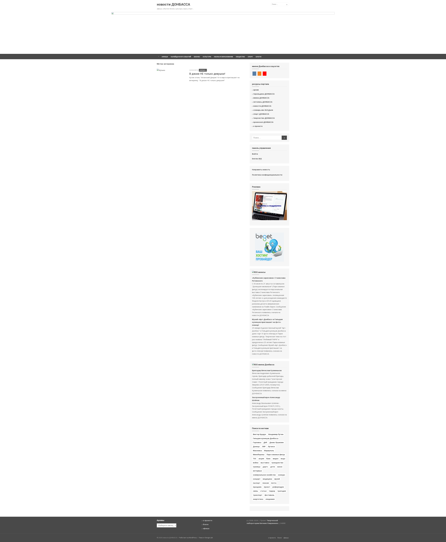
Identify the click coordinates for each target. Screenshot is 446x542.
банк (268, 458)
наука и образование (223, 57)
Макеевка (257, 450)
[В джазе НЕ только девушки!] (172, 80)
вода (283, 458)
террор (272, 491)
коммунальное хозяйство (264, 475)
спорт (250, 57)
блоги (258, 57)
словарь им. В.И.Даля (263, 110)
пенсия (265, 483)
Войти (255, 154)
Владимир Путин (275, 434)
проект (267, 487)
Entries (257, 158)
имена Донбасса (266, 364)
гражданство (277, 463)
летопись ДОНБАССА (262, 102)
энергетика (258, 499)
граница (256, 467)
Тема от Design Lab (206, 538)
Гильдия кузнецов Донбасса (265, 438)
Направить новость (261, 169)
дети (272, 467)
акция (261, 458)
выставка (265, 463)
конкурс (281, 475)
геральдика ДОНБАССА (263, 94)
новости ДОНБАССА (173, 4)
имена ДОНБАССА (261, 98)
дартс (265, 467)
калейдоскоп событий (181, 57)
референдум (278, 487)
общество (240, 57)
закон (279, 467)
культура (207, 57)
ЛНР (264, 446)
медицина (267, 479)
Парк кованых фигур (276, 454)
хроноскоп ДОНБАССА (263, 122)
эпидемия (270, 499)
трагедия (281, 491)
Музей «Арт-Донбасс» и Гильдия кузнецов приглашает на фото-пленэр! (267, 322)
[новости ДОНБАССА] (223, 33)
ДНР (265, 442)
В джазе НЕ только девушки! (207, 73)
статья (263, 491)
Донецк (256, 446)
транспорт (257, 495)
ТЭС (254, 458)
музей (277, 479)
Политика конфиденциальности (267, 175)
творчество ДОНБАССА (264, 118)
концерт (256, 479)
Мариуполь (269, 450)
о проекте (257, 126)
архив (256, 90)
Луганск (271, 446)
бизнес (197, 57)
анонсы (262, 272)
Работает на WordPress (188, 538)
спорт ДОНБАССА (261, 114)
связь (255, 491)
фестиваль (269, 495)
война (255, 463)
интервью (257, 471)
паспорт (256, 483)
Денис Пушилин (276, 442)
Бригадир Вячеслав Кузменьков (267, 370)
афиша (165, 57)
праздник (257, 487)
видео (275, 458)
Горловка (257, 442)
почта (273, 483)
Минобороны (258, 454)
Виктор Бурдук (259, 434)
